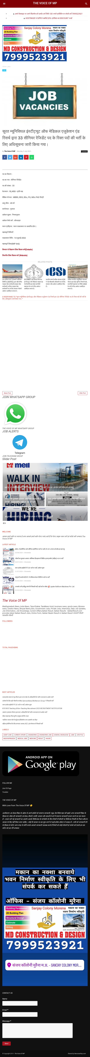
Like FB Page (6, 788)
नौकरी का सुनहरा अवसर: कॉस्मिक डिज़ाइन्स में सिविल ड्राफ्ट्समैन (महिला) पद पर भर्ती (39, 558)
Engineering (32, 735)
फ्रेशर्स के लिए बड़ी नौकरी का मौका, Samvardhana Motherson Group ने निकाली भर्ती (27, 701)
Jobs (4, 70)
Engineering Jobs (45, 735)
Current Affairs (20, 735)
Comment (84, 151)
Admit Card (7, 735)
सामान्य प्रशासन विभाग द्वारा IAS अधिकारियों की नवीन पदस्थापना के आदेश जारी (24, 712)
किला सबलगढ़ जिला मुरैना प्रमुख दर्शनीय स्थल (15, 716)
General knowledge (61, 735)
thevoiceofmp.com (80, 1053)
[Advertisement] (45, 374)
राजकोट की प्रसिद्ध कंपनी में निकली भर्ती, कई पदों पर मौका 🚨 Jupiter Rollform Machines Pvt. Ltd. (45, 586)
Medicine (33, 738)
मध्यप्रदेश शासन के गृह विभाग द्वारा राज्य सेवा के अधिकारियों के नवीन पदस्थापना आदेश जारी (27, 697)
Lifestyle (80, 735)
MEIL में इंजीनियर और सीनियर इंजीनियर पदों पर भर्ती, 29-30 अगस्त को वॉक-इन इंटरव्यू (40, 549)
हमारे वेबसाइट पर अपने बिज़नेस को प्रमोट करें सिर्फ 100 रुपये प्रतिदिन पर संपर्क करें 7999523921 (48, 14)
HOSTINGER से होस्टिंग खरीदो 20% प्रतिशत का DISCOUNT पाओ (49, 18)
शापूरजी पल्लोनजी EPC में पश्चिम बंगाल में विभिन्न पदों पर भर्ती (32, 577)
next (5, 523)
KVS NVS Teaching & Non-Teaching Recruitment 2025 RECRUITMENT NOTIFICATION (32, 708)
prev (3, 523)
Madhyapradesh (9, 738)
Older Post (82, 393)
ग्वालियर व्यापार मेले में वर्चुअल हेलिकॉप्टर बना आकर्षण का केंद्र (19, 720)
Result (40, 738)
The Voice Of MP (45, 3)
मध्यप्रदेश (47, 738)
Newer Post (7, 393)
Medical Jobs (22, 738)
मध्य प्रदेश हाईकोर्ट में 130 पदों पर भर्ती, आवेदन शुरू (29, 568)
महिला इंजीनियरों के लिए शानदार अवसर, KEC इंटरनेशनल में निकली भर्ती (22, 724)
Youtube (5, 792)
